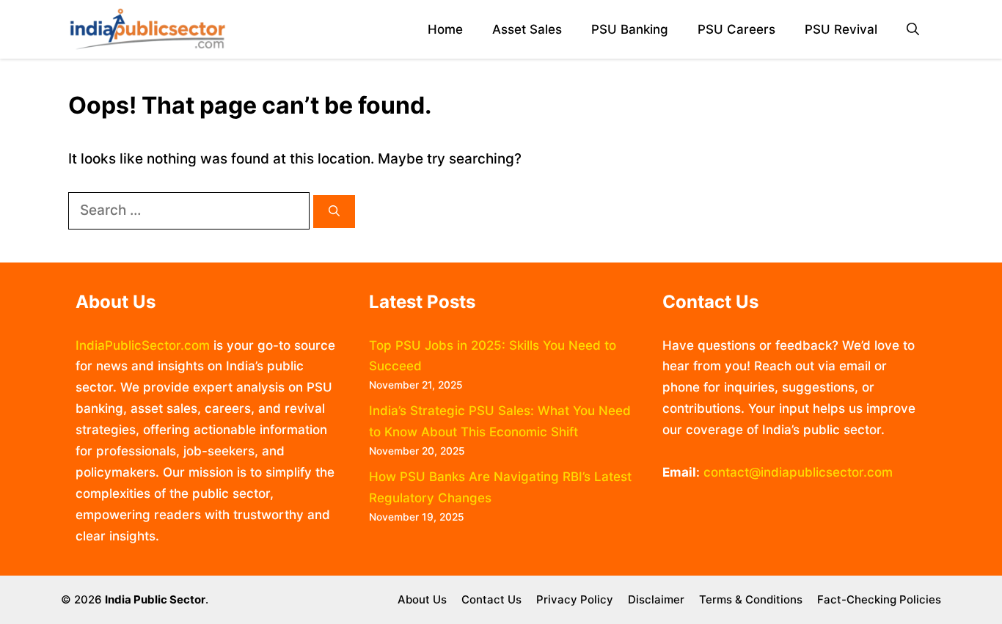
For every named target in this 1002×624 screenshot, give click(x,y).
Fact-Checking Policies (879, 599)
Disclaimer (656, 599)
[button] (913, 30)
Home (445, 29)
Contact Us (491, 599)
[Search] (334, 211)
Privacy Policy (574, 599)
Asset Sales (527, 29)
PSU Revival (841, 29)
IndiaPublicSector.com (143, 345)
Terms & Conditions (750, 599)
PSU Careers (736, 29)
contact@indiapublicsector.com (798, 472)
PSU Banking (629, 29)
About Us (422, 599)
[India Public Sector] (147, 29)
